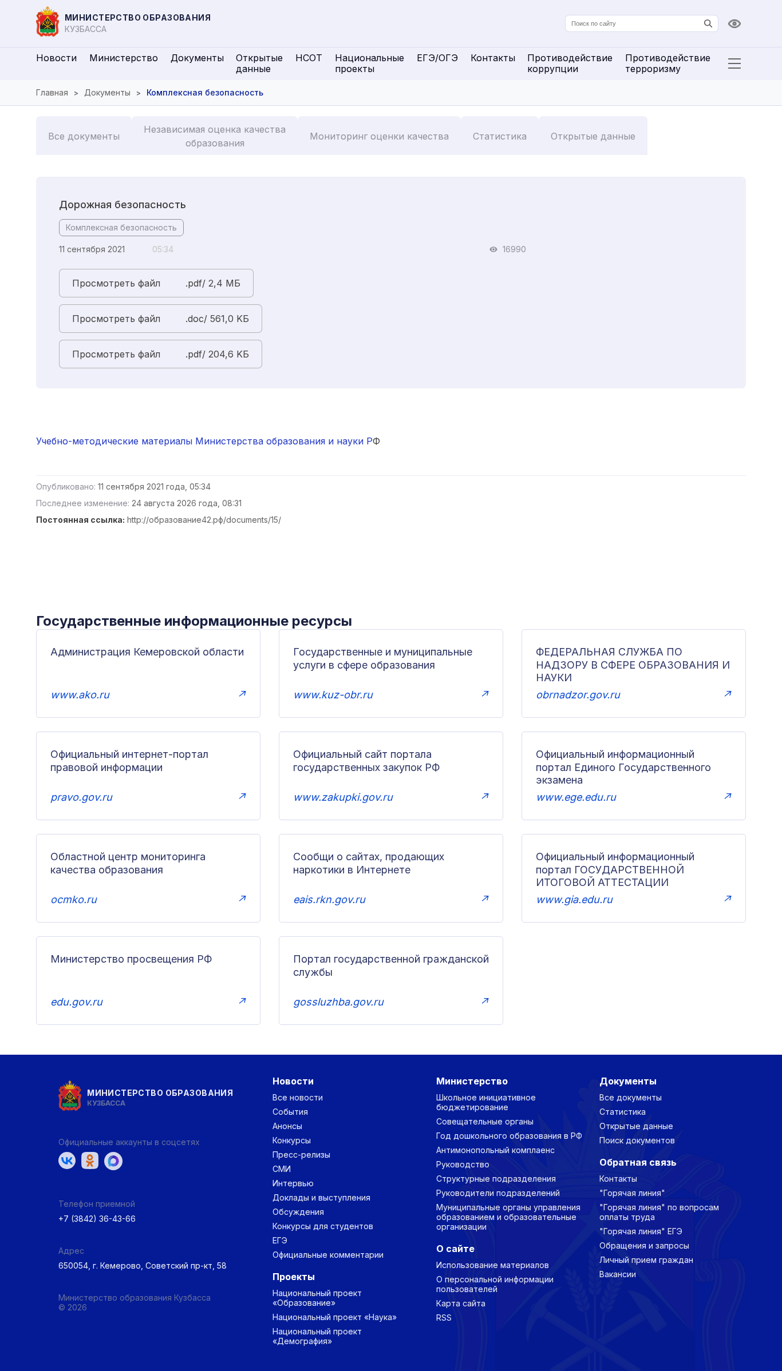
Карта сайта (460, 1303)
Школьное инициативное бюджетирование (486, 1102)
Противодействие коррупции (570, 63)
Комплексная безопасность (121, 227)
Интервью (293, 1183)
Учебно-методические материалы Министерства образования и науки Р (204, 441)
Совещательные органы (485, 1121)
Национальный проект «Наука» (334, 1317)
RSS (444, 1317)
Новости (56, 57)
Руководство (462, 1164)
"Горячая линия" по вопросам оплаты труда (659, 1212)
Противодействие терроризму (667, 63)
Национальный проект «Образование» (317, 1298)
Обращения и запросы (644, 1245)
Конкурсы (291, 1140)
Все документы (84, 136)
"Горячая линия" (632, 1193)
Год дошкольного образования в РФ (509, 1135)
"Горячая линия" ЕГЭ (640, 1231)
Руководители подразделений (498, 1193)
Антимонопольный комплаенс (495, 1150)
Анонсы (287, 1126)
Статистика (500, 136)
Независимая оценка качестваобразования (215, 136)
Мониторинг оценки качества (379, 136)
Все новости (297, 1097)
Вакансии (617, 1274)
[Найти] (708, 23)
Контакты (493, 57)
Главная (52, 92)
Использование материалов (492, 1265)
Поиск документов (637, 1140)
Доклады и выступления (321, 1197)
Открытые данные (259, 63)
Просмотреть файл (116, 283)
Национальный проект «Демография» (317, 1336)
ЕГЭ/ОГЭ (437, 57)
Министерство (123, 57)
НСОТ (308, 57)
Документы (197, 57)
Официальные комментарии (328, 1254)
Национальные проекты (369, 63)
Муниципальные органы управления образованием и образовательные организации (508, 1216)
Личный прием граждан (646, 1260)
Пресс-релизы (301, 1154)
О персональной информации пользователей (495, 1284)
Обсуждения (298, 1212)
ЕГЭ (279, 1240)
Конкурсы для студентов (322, 1226)
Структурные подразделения (496, 1178)
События (290, 1111)
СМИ (281, 1169)
